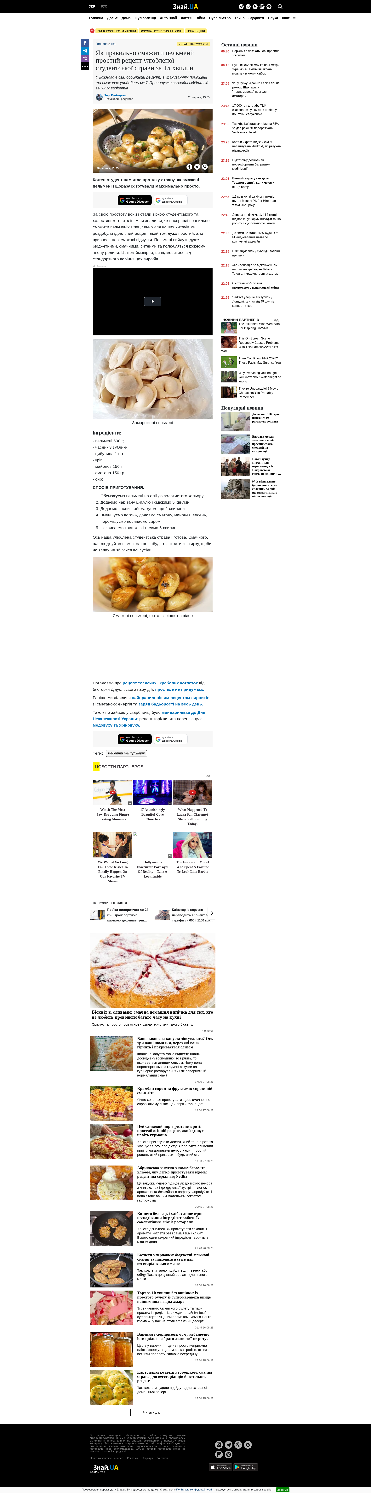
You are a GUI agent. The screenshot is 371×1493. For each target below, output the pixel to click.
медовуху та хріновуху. (116, 725)
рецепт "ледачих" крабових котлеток (160, 683)
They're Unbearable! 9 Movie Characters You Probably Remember (258, 393)
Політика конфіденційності (106, 1458)
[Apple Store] (221, 1467)
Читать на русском (193, 44)
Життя (186, 18)
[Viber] (248, 6)
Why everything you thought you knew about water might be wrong (260, 377)
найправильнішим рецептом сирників (170, 697)
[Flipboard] (262, 6)
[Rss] (255, 6)
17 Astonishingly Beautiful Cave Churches (152, 814)
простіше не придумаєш (180, 689)
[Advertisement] (153, 650)
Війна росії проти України (116, 31)
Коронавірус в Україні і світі (161, 31)
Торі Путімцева (115, 95)
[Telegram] (241, 6)
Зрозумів (282, 1489)
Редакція (147, 1458)
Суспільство (220, 18)
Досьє (112, 18)
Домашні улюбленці (139, 18)
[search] (280, 6)
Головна (96, 18)
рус (104, 6)
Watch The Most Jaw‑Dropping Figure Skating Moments (113, 814)
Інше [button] (286, 18)
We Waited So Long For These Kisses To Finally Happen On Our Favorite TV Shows (113, 871)
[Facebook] (85, 43)
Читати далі (152, 1412)
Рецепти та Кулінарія (126, 753)
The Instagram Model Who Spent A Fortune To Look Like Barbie (192, 866)
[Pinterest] (268, 6)
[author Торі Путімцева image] (100, 97)
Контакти (162, 1458)
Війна (200, 18)
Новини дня (196, 31)
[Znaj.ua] (185, 6)
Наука (273, 18)
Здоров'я (256, 18)
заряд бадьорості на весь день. (171, 704)
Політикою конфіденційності (194, 1489)
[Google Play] (245, 1467)
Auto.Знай (168, 18)
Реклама (132, 1458)
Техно (240, 18)
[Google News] (248, 1445)
